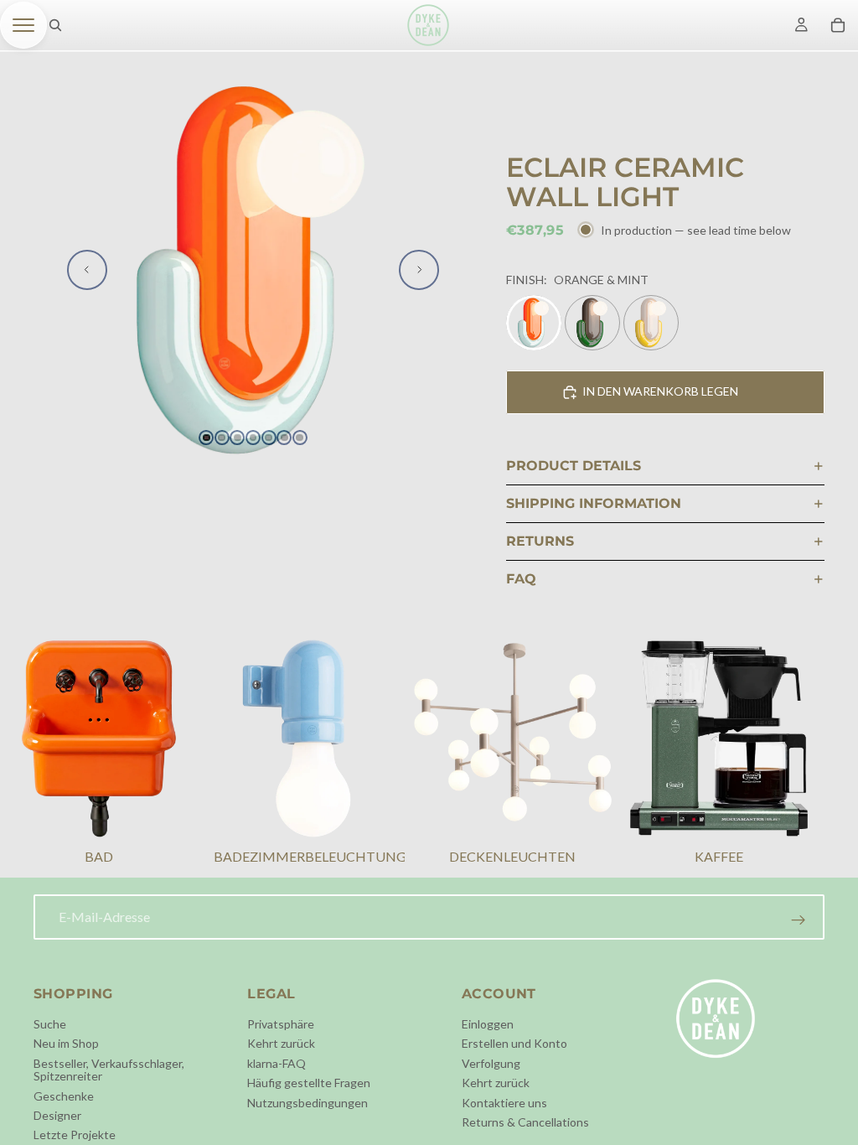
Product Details (573, 466)
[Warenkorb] (837, 25)
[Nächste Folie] (419, 270)
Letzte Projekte (75, 1134)
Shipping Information (593, 503)
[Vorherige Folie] (87, 270)
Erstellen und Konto (514, 1043)
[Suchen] (55, 25)
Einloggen (488, 1024)
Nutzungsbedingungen (307, 1102)
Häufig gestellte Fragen (308, 1082)
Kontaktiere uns (504, 1102)
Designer (57, 1115)
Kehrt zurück (281, 1043)
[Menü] (23, 25)
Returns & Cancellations (525, 1122)
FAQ (521, 579)
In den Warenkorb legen (660, 391)
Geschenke (64, 1095)
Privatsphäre (280, 1024)
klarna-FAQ (276, 1062)
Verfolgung (491, 1062)
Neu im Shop (66, 1043)
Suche (50, 1024)
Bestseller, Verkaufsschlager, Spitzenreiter (109, 1068)
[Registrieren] (798, 920)
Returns (540, 541)
